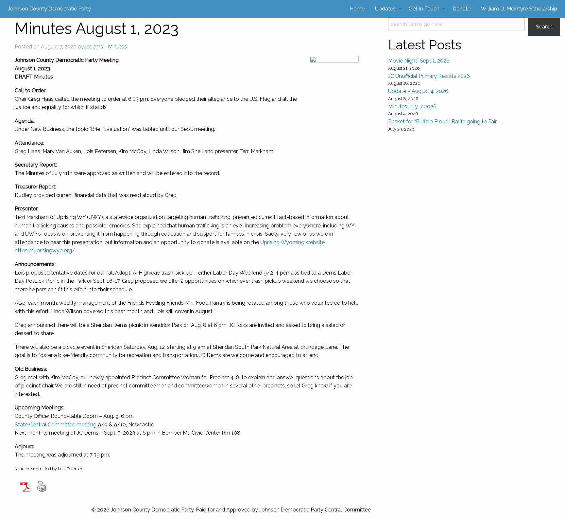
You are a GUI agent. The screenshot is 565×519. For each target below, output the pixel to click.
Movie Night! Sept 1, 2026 (419, 61)
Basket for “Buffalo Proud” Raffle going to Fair (442, 121)
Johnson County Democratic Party (49, 9)
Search (544, 27)
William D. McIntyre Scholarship (519, 9)
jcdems (94, 47)
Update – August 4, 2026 (418, 91)
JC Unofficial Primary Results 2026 (429, 76)
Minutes (117, 47)
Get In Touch (424, 9)
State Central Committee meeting (55, 424)
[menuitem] (357, 9)
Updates (385, 9)
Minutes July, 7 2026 (412, 106)
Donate (462, 9)
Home (357, 9)
